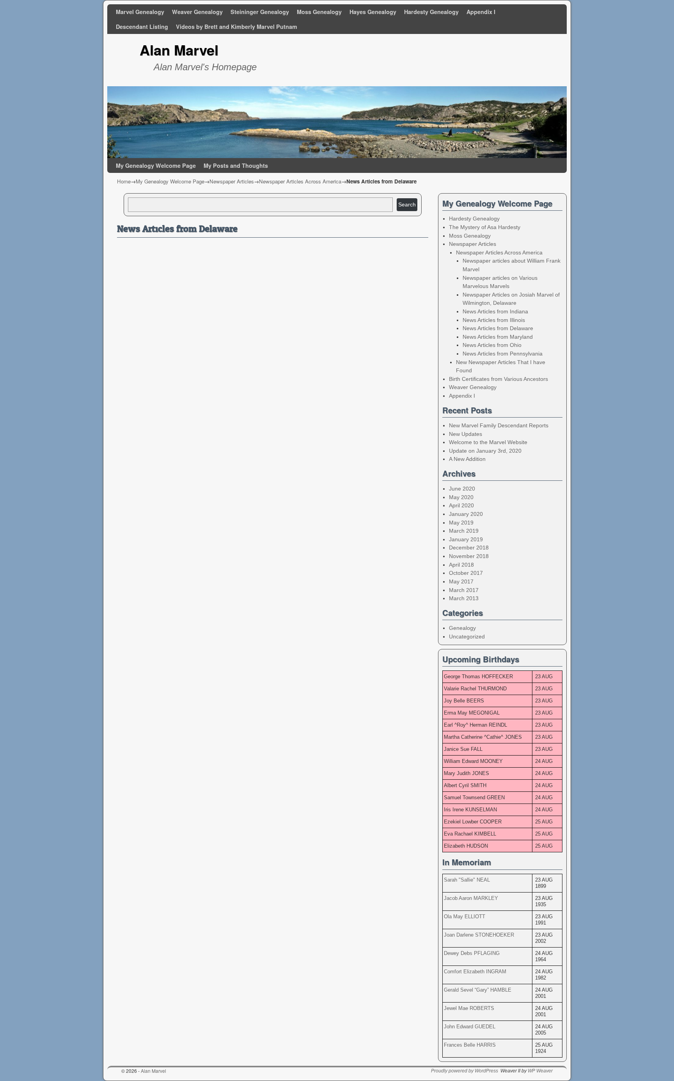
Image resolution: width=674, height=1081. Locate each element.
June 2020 (462, 488)
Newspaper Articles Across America (300, 181)
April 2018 (461, 565)
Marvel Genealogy (140, 12)
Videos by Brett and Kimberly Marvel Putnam (236, 26)
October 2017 (466, 573)
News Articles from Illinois (494, 320)
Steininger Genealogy (260, 12)
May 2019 (461, 522)
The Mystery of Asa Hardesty (484, 227)
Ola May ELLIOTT (464, 916)
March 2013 (464, 598)
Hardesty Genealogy (431, 12)
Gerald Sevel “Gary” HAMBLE (477, 990)
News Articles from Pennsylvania (503, 353)
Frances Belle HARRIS (470, 1045)
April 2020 (461, 505)
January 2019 (466, 539)
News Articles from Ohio (492, 345)
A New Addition (467, 459)
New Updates (465, 434)
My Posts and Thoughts (236, 165)
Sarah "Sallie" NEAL (467, 880)
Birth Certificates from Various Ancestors (498, 379)
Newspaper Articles (231, 181)
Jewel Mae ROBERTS (469, 1008)
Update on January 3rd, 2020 (485, 451)
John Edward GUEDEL (469, 1026)
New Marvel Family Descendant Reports (498, 425)
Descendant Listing (142, 26)
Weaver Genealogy (197, 12)
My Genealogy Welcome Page (156, 165)
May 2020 (461, 497)
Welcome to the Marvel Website (488, 442)
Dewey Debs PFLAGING (472, 953)
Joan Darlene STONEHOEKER (479, 935)
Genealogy (462, 628)
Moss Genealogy (319, 12)
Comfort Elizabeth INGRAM (475, 971)
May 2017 (461, 581)
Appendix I (480, 12)
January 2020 (466, 514)
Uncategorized (467, 636)
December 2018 (469, 547)
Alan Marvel (179, 49)
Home (124, 181)
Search (407, 204)
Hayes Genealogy (372, 12)
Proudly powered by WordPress (464, 1071)
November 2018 (469, 556)
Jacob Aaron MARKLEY (471, 898)
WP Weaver (540, 1071)
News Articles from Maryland (498, 337)
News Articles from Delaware (498, 328)
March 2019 (464, 531)
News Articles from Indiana (495, 311)
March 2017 (464, 590)
